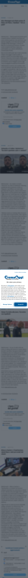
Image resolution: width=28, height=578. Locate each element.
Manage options (7, 304)
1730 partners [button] (10, 285)
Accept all (20, 304)
